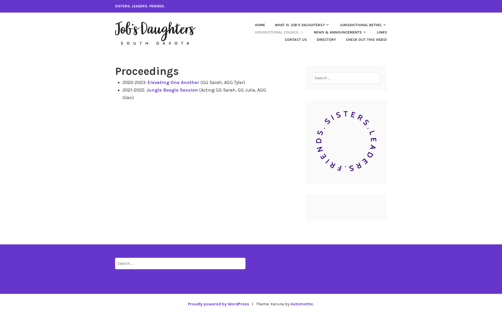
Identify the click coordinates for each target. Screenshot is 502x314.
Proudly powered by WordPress (218, 303)
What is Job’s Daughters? (300, 25)
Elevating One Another (173, 82)
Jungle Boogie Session (172, 90)
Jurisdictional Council (276, 32)
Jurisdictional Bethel (361, 25)
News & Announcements (338, 32)
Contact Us (296, 39)
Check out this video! (366, 39)
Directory (326, 39)
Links (382, 32)
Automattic (301, 303)
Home (260, 25)
